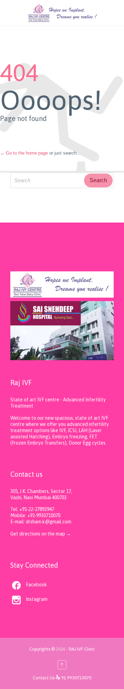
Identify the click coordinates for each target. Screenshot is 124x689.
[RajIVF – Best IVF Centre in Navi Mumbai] (63, 13)
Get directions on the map (38, 534)
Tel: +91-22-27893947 (32, 509)
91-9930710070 (76, 677)
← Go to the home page (24, 153)
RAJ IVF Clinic (82, 649)
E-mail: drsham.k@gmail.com (40, 521)
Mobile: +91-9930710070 (35, 515)
